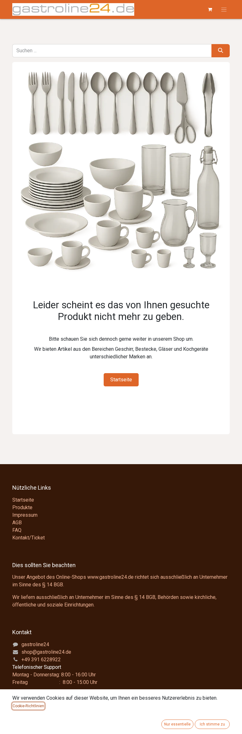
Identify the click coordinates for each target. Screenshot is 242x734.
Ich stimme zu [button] (212, 724)
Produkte (22, 507)
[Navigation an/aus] (224, 9)
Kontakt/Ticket (28, 538)
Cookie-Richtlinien (28, 706)
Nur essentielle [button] (177, 724)
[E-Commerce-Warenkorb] (210, 9)
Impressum (24, 515)
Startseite (121, 380)
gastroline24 (35, 644)
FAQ (16, 530)
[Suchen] (220, 50)
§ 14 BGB (52, 585)
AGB (17, 523)
